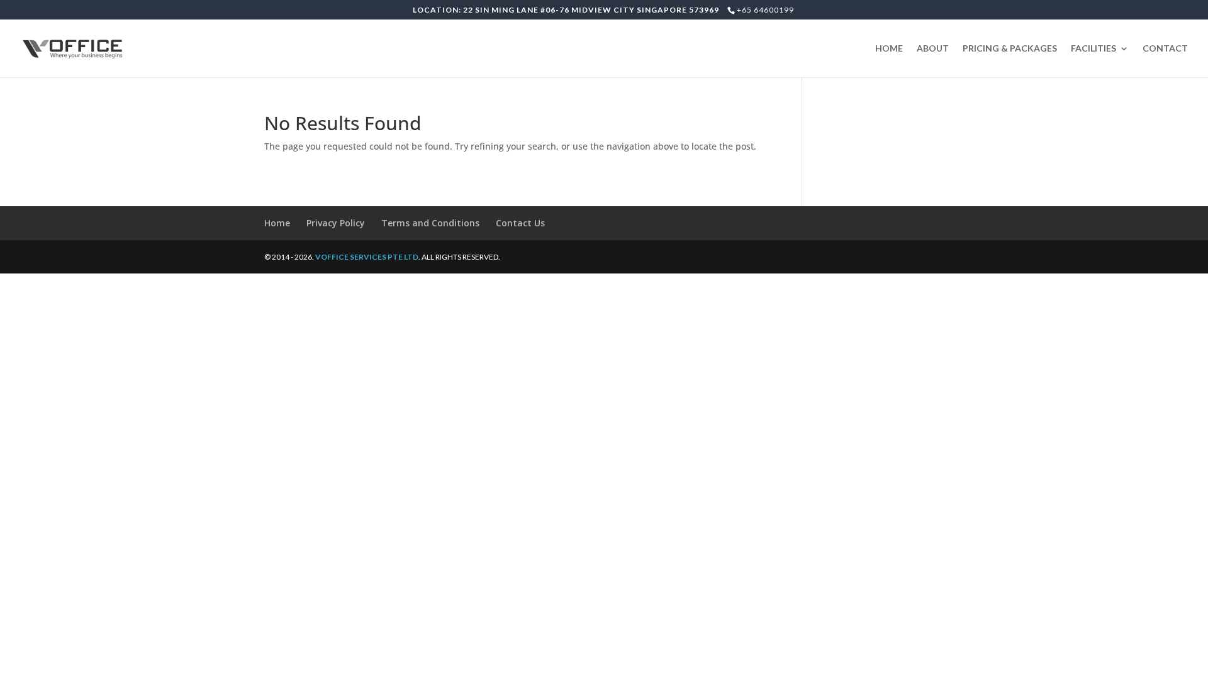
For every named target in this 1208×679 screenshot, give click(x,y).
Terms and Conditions (430, 223)
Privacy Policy (335, 223)
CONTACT (1165, 48)
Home (277, 223)
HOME (889, 48)
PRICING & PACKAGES (1010, 48)
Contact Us (520, 223)
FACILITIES (1093, 48)
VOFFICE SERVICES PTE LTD (366, 257)
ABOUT (933, 48)
